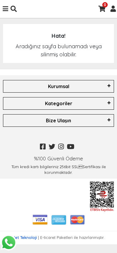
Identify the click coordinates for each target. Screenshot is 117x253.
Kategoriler (58, 103)
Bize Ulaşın (58, 121)
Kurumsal (58, 86)
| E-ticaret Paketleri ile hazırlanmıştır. (58, 237)
